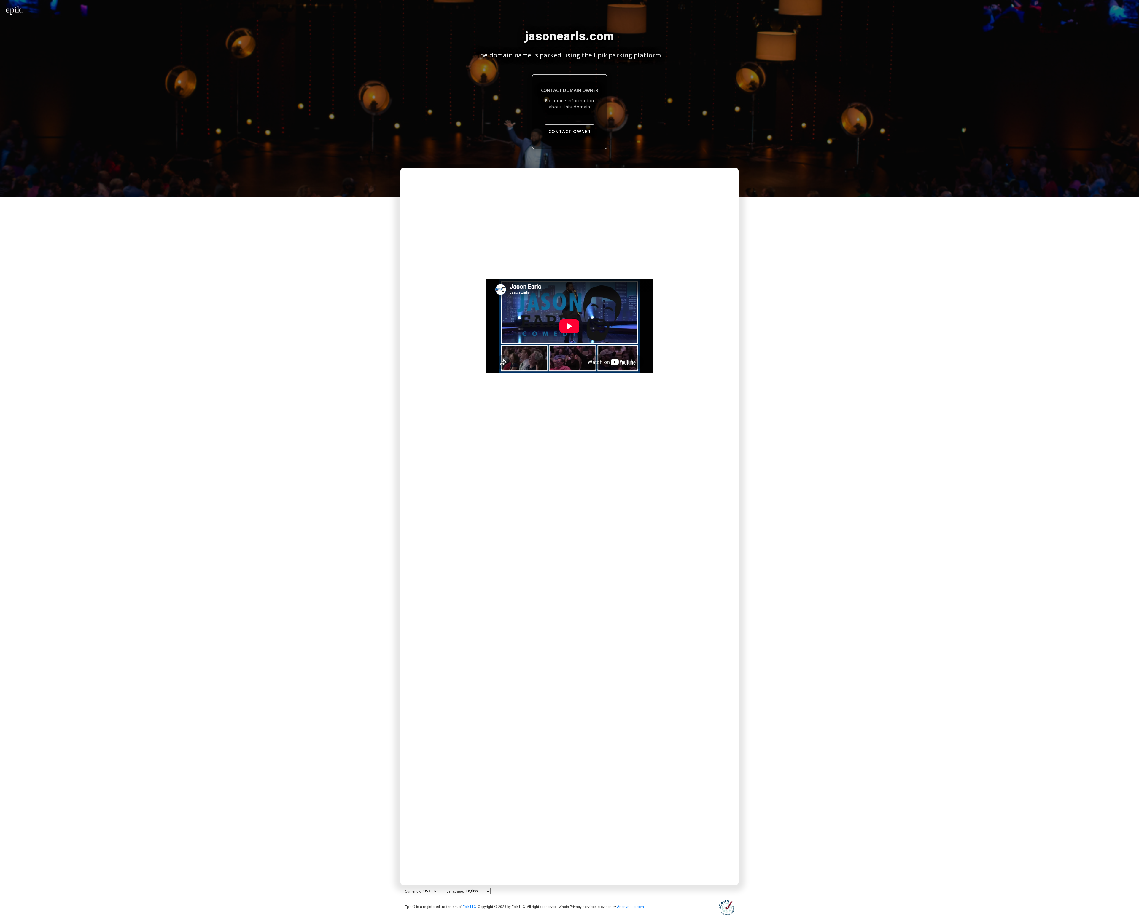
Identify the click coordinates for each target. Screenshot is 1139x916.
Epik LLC (469, 907)
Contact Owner (569, 131)
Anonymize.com (630, 907)
